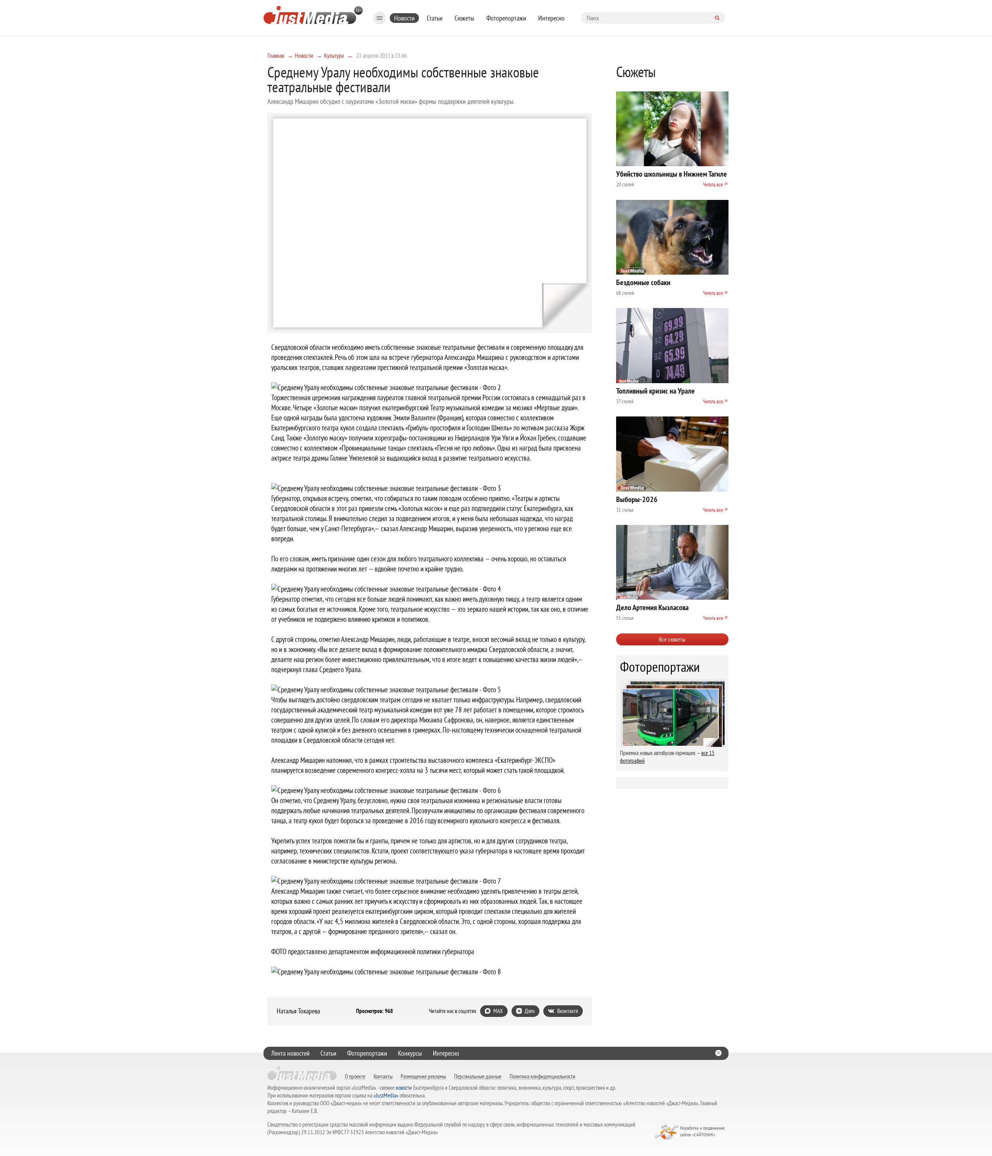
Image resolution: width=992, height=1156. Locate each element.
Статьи (435, 18)
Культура (334, 55)
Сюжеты (464, 18)
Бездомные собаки (643, 282)
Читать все (713, 184)
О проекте (355, 1076)
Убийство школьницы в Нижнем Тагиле (671, 174)
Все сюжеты (672, 639)
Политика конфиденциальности (542, 1076)
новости (404, 1087)
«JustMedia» (386, 1095)
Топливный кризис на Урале (655, 391)
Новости (404, 18)
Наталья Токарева (298, 1011)
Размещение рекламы (423, 1076)
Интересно (551, 18)
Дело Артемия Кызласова (652, 607)
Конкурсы (410, 1053)
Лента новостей (290, 1053)
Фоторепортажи (506, 18)
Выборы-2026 (637, 499)
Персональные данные (477, 1076)
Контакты (383, 1076)
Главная (275, 55)
